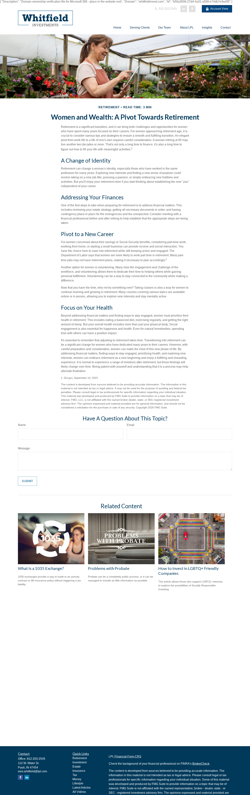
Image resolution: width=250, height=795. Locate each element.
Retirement (79, 758)
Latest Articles (81, 787)
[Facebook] (192, 8)
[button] (117, 27)
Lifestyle (77, 783)
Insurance (78, 770)
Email (130, 424)
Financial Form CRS (128, 756)
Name (22, 424)
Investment (79, 762)
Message (24, 448)
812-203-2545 (36, 758)
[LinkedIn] (183, 8)
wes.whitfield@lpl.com (32, 771)
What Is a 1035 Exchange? (41, 568)
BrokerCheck (200, 763)
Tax (74, 775)
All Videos (79, 791)
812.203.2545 (167, 8)
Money (76, 779)
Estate (76, 766)
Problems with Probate (108, 568)
